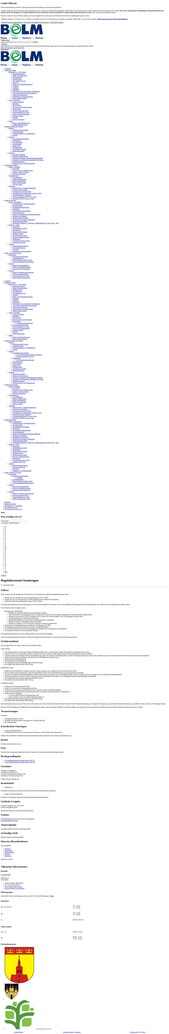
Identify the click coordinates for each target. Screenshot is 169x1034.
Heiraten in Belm (18, 116)
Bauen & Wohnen (10, 200)
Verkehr (11, 244)
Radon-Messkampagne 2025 (21, 278)
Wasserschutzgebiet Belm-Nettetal (23, 262)
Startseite (7, 502)
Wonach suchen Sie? (7, 42)
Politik (11, 121)
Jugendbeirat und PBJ (19, 149)
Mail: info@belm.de (13, 886)
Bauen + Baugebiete (15, 202)
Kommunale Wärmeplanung (21, 269)
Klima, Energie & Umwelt (13, 253)
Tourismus (12, 186)
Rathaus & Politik (10, 70)
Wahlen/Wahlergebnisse (20, 125)
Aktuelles (8, 68)
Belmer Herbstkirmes (19, 181)
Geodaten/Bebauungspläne (21, 207)
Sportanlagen (17, 230)
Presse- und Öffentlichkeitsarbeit (23, 84)
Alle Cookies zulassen (56, 22)
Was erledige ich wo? (19, 81)
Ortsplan (15, 118)
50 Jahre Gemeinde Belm (20, 111)
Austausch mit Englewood (24, 323)
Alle (6, 572)
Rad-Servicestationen (19, 174)
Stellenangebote (17, 77)
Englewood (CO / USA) (137, 1032)
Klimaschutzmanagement (20, 256)
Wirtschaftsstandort (18, 212)
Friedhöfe (15, 86)
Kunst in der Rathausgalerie (21, 114)
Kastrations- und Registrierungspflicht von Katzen (28, 160)
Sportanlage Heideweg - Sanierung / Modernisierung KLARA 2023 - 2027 (36, 223)
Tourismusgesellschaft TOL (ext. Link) (24, 197)
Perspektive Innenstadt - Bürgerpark (24, 220)
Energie (11, 263)
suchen (4, 575)
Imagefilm (16, 104)
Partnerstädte (16, 109)
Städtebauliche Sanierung (20, 218)
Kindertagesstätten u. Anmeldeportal (24, 133)
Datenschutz (8, 850)
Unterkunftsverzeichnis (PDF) (22, 191)
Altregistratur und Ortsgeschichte (23, 97)
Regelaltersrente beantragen (13, 509)
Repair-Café (16, 146)
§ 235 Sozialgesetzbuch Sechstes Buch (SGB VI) (20, 762)
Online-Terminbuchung (20, 75)
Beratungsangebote (18, 151)
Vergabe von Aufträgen (20, 216)
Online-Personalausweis (20, 95)
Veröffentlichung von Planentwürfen (24, 204)
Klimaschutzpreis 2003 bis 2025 (22, 260)
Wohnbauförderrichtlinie (20, 221)
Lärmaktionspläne (18, 258)
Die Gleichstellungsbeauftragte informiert (29, 355)
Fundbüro (16, 88)
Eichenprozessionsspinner (20, 274)
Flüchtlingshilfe (17, 147)
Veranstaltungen (13, 176)
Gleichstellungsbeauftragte (21, 139)
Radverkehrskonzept (19, 248)
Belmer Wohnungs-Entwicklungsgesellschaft (26, 214)
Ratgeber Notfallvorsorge (20, 156)
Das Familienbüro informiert (25, 360)
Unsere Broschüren (18, 119)
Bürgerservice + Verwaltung (17, 72)
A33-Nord (16, 249)
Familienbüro (17, 140)
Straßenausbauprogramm (20, 246)
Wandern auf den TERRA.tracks (23, 170)
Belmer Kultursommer (19, 179)
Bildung (11, 128)
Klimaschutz (12, 255)
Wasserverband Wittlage (20, 232)
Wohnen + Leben (14, 225)
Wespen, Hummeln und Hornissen (23, 272)
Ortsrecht (15, 82)
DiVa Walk (16, 169)
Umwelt (11, 270)
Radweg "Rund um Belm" (21, 172)
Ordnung (11, 153)
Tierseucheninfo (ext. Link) (21, 276)
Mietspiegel (16, 227)
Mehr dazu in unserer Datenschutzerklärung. (113, 19)
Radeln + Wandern (14, 167)
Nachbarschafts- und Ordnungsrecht (24, 163)
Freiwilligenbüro (18, 142)
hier (52, 896)
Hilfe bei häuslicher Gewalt (24, 356)
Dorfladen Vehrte (18, 234)
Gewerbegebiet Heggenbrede (22, 211)
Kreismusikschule (18, 132)
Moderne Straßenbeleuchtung (22, 267)
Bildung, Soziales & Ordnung (14, 126)
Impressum (8, 856)
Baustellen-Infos (18, 205)
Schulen (15, 135)
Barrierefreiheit (9, 852)
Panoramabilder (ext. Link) (21, 112)
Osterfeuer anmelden (19, 155)
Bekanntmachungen (19, 74)
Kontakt (7, 854)
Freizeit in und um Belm (20, 190)
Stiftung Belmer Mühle (20, 98)
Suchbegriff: (4, 521)
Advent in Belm (17, 184)
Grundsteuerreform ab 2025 (21, 241)
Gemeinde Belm (6, 875)
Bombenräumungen (19, 162)
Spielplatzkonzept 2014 (20, 228)
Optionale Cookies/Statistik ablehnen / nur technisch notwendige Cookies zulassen (25, 22)
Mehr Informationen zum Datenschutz (12, 48)
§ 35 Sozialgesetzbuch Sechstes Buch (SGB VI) (19, 760)
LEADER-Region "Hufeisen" (22, 195)
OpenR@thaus (17, 79)
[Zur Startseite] (22, 38)
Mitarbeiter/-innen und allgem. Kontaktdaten (26, 91)
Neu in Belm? (17, 105)
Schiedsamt (16, 89)
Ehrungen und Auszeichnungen (22, 107)
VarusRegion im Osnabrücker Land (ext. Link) (27, 193)
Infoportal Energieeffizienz (21, 265)
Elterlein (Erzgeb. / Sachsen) (72, 1032)
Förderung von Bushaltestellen (22, 251)
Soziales (11, 137)
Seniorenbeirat (17, 144)
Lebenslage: (4, 523)
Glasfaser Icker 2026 (19, 242)
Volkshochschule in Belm (20, 130)
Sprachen (4, 44)
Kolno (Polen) (18, 1032)
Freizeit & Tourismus (11, 165)
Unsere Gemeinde (14, 100)
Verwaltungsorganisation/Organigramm (25, 93)
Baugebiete (16, 209)
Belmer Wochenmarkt (19, 183)
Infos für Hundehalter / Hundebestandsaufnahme (28, 158)
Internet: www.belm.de (14, 888)
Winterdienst (16, 239)
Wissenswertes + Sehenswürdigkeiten (24, 188)
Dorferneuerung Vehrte (20, 235)
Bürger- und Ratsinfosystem (21, 123)
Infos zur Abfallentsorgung (21, 237)
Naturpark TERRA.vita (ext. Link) (23, 198)
